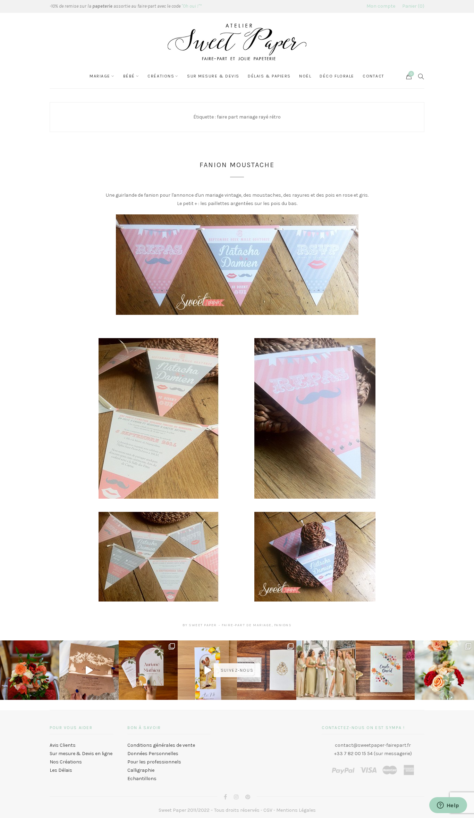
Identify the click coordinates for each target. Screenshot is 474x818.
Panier (412, 6)
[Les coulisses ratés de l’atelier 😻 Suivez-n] (89, 670)
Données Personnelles (152, 753)
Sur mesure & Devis (213, 76)
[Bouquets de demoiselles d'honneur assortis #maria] (326, 670)
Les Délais (61, 770)
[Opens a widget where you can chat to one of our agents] (448, 806)
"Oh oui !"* (191, 6)
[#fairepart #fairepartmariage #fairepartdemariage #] (148, 670)
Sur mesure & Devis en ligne (81, 753)
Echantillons (141, 779)
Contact (373, 76)
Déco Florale (337, 76)
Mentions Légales (296, 810)
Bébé (129, 76)
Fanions (283, 625)
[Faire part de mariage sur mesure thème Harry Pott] (266, 670)
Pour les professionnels (154, 762)
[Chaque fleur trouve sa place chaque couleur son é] (29, 670)
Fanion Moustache (237, 165)
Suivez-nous (237, 670)
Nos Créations (66, 762)
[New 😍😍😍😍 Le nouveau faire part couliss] (207, 670)
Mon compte (380, 6)
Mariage (100, 76)
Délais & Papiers (269, 76)
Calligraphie (140, 770)
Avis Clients (63, 745)
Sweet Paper (203, 625)
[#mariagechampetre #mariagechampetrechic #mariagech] (444, 670)
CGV (267, 810)
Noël (305, 76)
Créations (160, 76)
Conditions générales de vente (161, 745)
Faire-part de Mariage (247, 625)
